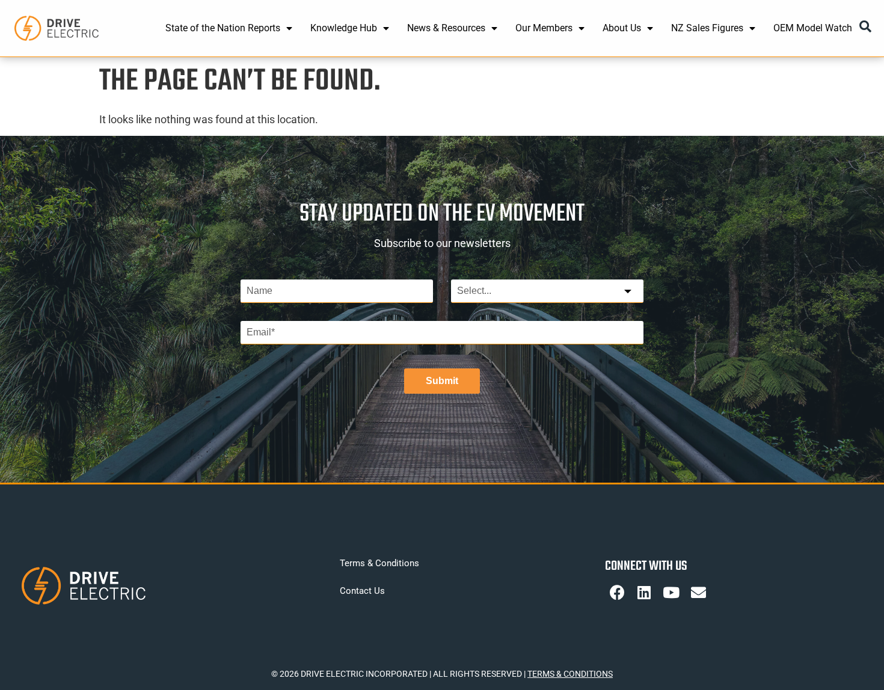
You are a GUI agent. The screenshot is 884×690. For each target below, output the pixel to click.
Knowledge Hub (343, 28)
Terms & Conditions (379, 563)
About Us (622, 28)
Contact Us (362, 590)
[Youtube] (671, 593)
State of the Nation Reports (222, 28)
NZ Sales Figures (707, 28)
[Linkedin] (644, 593)
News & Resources (446, 28)
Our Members (543, 28)
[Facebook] (617, 593)
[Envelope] (698, 593)
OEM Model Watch (812, 28)
